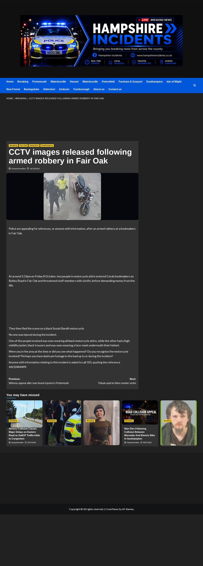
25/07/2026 (31, 442)
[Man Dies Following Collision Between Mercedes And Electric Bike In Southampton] (140, 412)
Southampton (154, 81)
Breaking (22, 81)
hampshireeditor (18, 168)
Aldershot (49, 89)
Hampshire (34, 145)
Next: (117, 381)
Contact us (115, 89)
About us (99, 89)
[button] (195, 85)
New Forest (13, 89)
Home (9, 81)
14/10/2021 (35, 168)
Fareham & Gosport (130, 81)
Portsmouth (39, 81)
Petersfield (108, 81)
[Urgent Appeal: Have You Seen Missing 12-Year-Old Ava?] (101, 412)
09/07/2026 (147, 442)
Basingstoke (31, 89)
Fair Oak (23, 145)
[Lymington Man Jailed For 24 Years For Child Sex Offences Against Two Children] (178, 412)
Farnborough (81, 89)
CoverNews (111, 509)
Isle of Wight (174, 81)
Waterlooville (58, 81)
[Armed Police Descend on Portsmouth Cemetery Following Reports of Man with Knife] (63, 412)
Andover (64, 89)
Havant (74, 81)
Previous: (39, 381)
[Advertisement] (72, 121)
